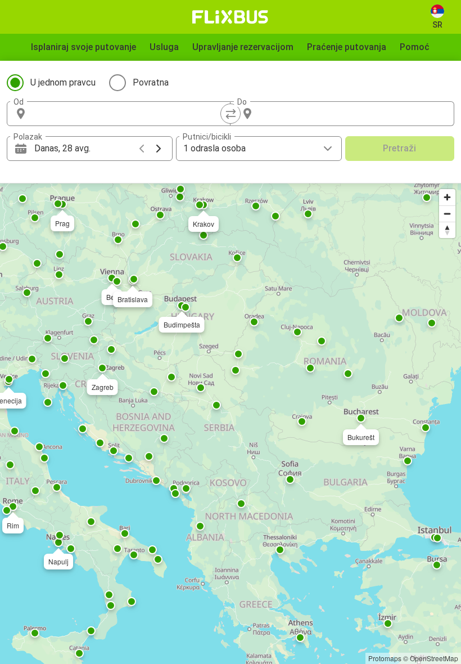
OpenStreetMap (434, 658)
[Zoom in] (447, 197)
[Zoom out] (447, 213)
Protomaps (384, 658)
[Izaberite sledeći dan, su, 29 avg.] (158, 148)
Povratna (151, 82)
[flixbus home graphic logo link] (230, 17)
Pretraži (399, 148)
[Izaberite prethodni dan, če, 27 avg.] (141, 148)
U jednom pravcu (63, 82)
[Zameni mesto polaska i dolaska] (230, 114)
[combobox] (128, 113)
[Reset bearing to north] (447, 230)
